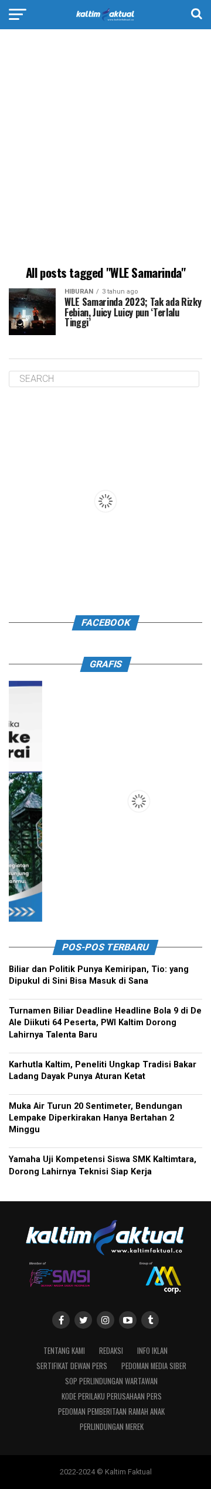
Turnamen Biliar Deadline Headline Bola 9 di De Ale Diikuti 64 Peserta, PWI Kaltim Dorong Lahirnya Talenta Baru (105, 1022)
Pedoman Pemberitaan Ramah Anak (111, 1411)
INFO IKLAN (152, 1350)
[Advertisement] (105, 149)
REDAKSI (111, 1350)
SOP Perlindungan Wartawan (111, 1381)
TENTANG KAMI (64, 1350)
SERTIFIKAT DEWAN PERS (71, 1365)
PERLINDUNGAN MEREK (112, 1426)
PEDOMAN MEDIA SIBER (153, 1365)
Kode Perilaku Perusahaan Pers (112, 1396)
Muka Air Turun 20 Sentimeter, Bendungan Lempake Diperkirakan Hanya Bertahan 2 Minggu (95, 1118)
